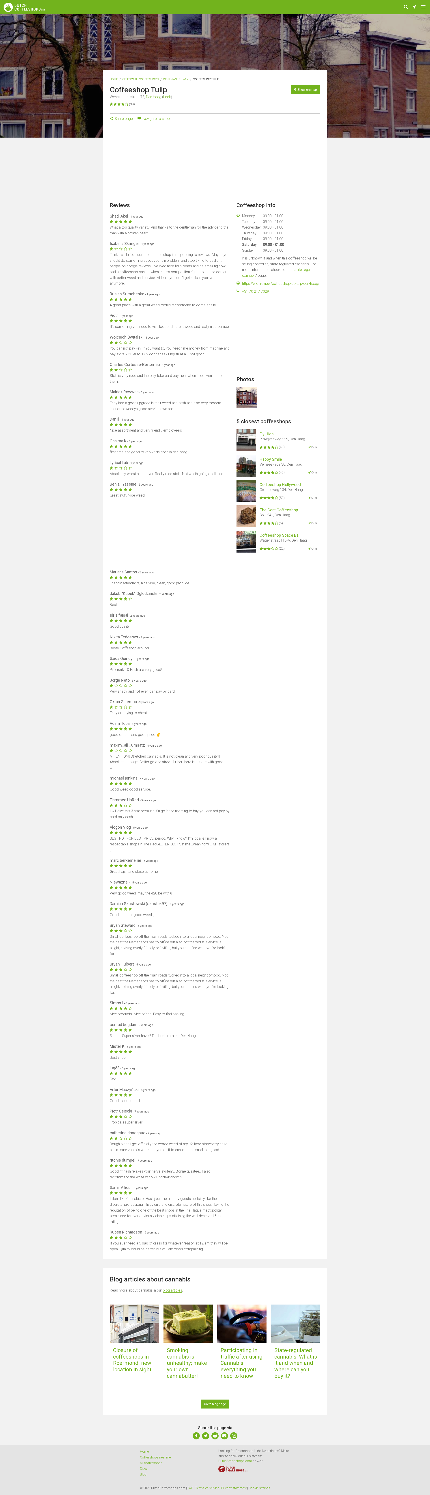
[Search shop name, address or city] (406, 7)
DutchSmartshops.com (235, 1461)
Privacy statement (234, 1488)
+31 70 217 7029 (255, 291)
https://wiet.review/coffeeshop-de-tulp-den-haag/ (280, 283)
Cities (144, 1468)
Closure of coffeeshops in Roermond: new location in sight (132, 1360)
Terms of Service (207, 1488)
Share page (123, 119)
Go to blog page (215, 1404)
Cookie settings (259, 1488)
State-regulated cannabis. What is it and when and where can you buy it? (295, 1363)
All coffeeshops (151, 1463)
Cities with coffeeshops (140, 79)
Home (114, 79)
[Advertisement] (215, 163)
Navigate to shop (156, 119)
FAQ (190, 1488)
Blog (143, 1474)
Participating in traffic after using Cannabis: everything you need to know (241, 1363)
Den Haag (170, 79)
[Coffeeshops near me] (414, 7)
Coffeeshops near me (155, 1457)
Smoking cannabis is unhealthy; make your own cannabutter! (187, 1363)
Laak (184, 79)
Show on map (306, 89)
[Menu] (423, 7)
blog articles (172, 1290)
